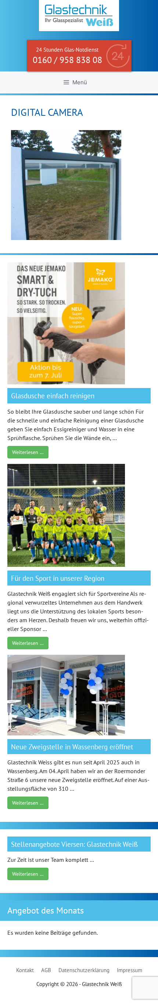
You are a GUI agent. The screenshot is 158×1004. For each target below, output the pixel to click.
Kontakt (25, 970)
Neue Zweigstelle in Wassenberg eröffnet (72, 746)
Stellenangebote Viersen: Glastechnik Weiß (74, 844)
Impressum (129, 970)
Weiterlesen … (28, 452)
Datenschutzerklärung (83, 970)
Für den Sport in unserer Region (57, 578)
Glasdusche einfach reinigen (52, 395)
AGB (46, 970)
